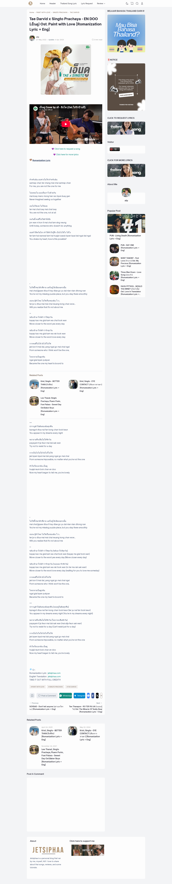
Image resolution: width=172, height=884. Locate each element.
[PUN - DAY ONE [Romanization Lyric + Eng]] (114, 252)
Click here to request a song (67, 149)
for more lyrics (67, 154)
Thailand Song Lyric (68, 3)
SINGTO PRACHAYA (56, 687)
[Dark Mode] (127, 3)
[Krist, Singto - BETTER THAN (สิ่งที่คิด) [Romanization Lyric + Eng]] (34, 388)
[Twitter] (97, 695)
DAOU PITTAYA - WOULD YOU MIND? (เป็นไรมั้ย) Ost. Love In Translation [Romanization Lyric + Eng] (131, 291)
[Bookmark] (32, 696)
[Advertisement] (65, 261)
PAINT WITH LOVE (38, 687)
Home (42, 3)
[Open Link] (142, 3)
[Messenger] (88, 695)
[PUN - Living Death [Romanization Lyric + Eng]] (126, 232)
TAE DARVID (72, 687)
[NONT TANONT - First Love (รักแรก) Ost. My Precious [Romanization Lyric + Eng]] (114, 265)
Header (52, 3)
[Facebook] (92, 695)
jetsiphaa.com (54, 673)
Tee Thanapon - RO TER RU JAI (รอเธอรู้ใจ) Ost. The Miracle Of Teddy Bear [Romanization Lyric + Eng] (85, 709)
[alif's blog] (30, 3)
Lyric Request (87, 3)
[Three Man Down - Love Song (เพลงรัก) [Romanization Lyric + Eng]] (114, 279)
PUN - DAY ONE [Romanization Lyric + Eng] (130, 247)
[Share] (101, 695)
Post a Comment (48, 696)
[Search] (137, 3)
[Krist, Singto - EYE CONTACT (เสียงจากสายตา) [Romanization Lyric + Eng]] (73, 388)
